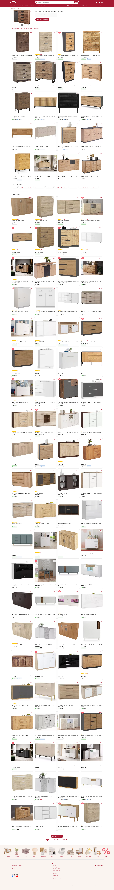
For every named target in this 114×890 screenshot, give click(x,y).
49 (54, 32)
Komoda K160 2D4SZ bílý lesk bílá (88, 614)
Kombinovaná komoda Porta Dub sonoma (20, 644)
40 (31, 500)
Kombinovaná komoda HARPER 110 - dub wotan (91, 281)
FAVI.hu (74, 885)
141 (77, 288)
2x (40, 431)
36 (77, 500)
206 (54, 197)
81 (31, 318)
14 (31, 349)
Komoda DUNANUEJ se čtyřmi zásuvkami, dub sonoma (46, 55)
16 (31, 530)
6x (17, 279)
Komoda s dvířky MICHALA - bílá (42, 553)
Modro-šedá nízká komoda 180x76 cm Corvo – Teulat (69, 584)
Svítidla (34, 856)
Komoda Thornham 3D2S (17, 523)
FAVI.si (100, 885)
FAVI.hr (78, 885)
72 (54, 227)
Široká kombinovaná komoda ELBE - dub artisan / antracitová (25, 372)
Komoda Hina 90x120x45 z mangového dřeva (90, 55)
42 (54, 318)
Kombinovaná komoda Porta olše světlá (66, 644)
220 (77, 197)
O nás (54, 865)
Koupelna (61, 856)
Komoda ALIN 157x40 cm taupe (41, 146)
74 (101, 227)
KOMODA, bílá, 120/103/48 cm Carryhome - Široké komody (70, 372)
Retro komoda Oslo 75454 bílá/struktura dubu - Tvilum (92, 796)
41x (41, 219)
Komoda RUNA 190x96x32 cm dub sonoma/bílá (68, 341)
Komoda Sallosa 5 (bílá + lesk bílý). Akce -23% (45, 402)
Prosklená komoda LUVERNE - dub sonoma (44, 432)
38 (77, 32)
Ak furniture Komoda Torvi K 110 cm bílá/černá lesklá (23, 584)
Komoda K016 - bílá (39, 826)
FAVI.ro (70, 885)
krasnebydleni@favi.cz (17, 865)
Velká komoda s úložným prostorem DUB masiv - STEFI (23, 826)
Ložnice (14, 8)
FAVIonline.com (15, 885)
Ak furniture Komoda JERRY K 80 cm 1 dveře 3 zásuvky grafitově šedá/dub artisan (75, 250)
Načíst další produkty (56, 836)
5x (87, 279)
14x (17, 249)
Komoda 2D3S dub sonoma (64, 220)
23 (101, 470)
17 (31, 409)
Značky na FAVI (56, 868)
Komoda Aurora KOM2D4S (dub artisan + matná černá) (69, 796)
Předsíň (97, 856)
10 (101, 153)
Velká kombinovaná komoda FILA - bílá (20, 402)
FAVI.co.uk (89, 885)
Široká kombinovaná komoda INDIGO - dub (44, 176)
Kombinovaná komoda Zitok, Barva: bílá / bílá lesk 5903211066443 (72, 765)
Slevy (106, 856)
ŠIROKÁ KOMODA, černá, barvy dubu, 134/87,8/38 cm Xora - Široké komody (51, 281)
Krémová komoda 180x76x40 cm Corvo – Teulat (45, 614)
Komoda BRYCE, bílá (62, 614)
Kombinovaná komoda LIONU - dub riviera (20, 493)
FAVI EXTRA (55, 875)
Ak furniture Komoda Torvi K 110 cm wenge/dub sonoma (23, 432)
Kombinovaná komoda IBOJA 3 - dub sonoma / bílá (45, 675)
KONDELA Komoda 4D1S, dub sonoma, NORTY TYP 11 (23, 463)
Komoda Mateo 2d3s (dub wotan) (88, 85)
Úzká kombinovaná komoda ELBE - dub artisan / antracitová (71, 281)
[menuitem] (13, 6)
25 (101, 712)
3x (17, 340)
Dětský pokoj (88, 856)
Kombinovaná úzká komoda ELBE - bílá (20, 311)
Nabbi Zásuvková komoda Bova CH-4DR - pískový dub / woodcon (49, 85)
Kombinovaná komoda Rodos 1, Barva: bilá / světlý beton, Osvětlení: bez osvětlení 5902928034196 (78, 735)
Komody (19, 8)
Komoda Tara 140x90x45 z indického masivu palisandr (23, 675)
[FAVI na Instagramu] (14, 876)
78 (77, 409)
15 (101, 379)
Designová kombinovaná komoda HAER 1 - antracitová (23, 765)
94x (17, 219)
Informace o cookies (57, 878)
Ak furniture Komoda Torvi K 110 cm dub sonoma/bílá (92, 493)
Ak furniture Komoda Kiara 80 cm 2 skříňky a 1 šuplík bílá (47, 372)
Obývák (70, 856)
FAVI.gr (97, 885)
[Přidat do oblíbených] (55, 63)
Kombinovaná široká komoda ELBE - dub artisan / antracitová (94, 735)
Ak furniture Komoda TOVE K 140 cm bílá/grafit (91, 402)
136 (101, 258)
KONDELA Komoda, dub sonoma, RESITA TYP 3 (68, 553)
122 (31, 258)
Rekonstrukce (43, 856)
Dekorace (17, 856)
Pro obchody (55, 873)
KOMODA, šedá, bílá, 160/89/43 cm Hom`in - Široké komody (70, 432)
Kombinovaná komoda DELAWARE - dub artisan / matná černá (94, 675)
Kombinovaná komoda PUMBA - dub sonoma (90, 220)
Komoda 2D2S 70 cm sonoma (41, 220)
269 (101, 197)
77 (31, 288)
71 (101, 773)
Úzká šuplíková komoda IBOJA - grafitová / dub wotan (69, 55)
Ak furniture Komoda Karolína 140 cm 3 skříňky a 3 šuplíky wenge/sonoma (73, 463)
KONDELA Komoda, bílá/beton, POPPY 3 (43, 644)
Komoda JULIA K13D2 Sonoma (18, 220)
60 (54, 258)
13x (41, 54)
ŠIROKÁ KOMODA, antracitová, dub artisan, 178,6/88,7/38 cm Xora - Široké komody (75, 176)
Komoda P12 (14, 85)
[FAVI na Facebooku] (12, 876)
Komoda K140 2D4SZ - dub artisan (42, 523)
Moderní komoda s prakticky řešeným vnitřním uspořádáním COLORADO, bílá (97, 584)
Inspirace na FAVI (56, 870)
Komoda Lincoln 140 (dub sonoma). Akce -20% (91, 311)
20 (77, 258)
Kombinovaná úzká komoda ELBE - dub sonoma (91, 826)
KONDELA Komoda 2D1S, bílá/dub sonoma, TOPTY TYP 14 (47, 311)
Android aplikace (99, 865)
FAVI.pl (67, 885)
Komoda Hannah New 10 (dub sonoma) (66, 705)
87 (54, 530)
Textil (26, 856)
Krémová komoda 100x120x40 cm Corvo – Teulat (91, 644)
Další (58, 839)
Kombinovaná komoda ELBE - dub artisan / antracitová (92, 341)
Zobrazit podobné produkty (42, 19)
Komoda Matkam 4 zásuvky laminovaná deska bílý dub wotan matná (72, 85)
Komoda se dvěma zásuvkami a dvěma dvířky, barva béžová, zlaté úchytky (50, 705)
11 (101, 32)
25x (41, 249)
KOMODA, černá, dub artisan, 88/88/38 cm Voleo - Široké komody (72, 146)
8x (87, 249)
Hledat (76, 2)
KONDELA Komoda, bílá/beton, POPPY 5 (43, 796)
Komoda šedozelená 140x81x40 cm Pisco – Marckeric (23, 553)
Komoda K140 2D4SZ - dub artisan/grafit (20, 705)
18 (31, 470)
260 (31, 197)
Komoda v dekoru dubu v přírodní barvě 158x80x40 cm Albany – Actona (50, 116)
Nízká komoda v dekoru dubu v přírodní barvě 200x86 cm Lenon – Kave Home (28, 146)
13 (31, 561)
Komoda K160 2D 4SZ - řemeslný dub (20, 735)
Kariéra (13, 868)
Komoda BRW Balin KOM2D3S (64, 523)
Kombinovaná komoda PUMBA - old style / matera (45, 584)
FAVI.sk (63, 885)
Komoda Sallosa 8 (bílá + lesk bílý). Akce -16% (67, 311)
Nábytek (8, 856)
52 (31, 379)
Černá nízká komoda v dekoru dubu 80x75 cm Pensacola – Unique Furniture (74, 116)
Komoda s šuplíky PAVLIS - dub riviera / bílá (67, 826)
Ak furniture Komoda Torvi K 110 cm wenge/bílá (91, 432)
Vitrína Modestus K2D (39, 493)
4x (17, 370)
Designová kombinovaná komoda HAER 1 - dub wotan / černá (25, 281)
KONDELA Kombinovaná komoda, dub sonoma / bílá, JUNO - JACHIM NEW (97, 705)
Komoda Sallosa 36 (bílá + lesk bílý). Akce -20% (91, 250)
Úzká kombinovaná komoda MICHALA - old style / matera (70, 402)
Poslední (63, 839)
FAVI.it (81, 885)
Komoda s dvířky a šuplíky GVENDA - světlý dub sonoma (24, 796)
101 (54, 288)
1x (17, 643)
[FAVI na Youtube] (17, 876)
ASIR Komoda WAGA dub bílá (87, 553)
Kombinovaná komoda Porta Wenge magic (20, 614)
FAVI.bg (93, 885)
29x (64, 219)
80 (101, 288)
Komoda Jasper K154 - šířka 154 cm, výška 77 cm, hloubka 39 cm (95, 116)
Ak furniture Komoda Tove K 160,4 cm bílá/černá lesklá (69, 675)
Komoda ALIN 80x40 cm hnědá (18, 116)
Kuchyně (52, 856)
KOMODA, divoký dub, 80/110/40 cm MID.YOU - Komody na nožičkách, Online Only (29, 176)
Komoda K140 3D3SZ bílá (40, 341)
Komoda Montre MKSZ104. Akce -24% (43, 765)
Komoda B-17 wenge (62, 493)
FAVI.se (85, 885)
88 (31, 227)
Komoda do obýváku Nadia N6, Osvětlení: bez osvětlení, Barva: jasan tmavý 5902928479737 (31, 55)
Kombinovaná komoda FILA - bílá (19, 341)
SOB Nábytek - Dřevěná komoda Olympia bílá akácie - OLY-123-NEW (49, 735)
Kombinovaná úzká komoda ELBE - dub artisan (45, 250)
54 (77, 318)
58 (77, 227)
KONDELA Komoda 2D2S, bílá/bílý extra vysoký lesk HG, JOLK (94, 523)
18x (87, 219)
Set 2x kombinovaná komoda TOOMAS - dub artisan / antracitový (25, 250)
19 (31, 803)
